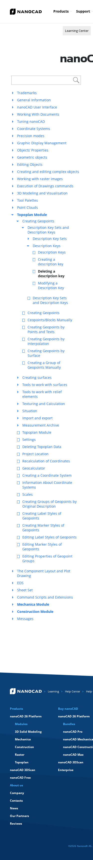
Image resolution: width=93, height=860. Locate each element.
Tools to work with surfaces (44, 384)
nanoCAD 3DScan (22, 770)
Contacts (16, 800)
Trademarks (27, 92)
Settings (29, 439)
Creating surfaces (37, 377)
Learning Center (77, 30)
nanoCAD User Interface (37, 107)
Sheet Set (25, 590)
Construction (24, 747)
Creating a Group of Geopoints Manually (44, 365)
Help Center (72, 691)
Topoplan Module (36, 432)
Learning (53, 691)
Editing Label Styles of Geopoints (49, 537)
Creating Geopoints (38, 221)
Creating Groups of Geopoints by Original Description (49, 504)
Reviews (16, 823)
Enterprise (65, 770)
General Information (34, 100)
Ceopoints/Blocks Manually (50, 320)
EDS (20, 582)
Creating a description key (50, 261)
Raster (19, 754)
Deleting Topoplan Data (41, 446)
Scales (27, 494)
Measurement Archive (40, 425)
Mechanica (23, 739)
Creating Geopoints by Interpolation (46, 341)
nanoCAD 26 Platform (26, 716)
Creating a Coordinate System (47, 475)
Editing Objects (29, 164)
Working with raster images (40, 178)
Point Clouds (27, 207)
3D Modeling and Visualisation (42, 193)
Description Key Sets (50, 238)
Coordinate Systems (33, 128)
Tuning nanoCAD (31, 121)
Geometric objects (32, 157)
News (14, 808)
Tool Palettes (27, 200)
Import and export (37, 418)
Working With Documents (38, 114)
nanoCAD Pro (72, 732)
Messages (25, 618)
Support (83, 11)
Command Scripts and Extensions (45, 597)
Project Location (35, 454)
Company (17, 793)
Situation (29, 410)
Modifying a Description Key (51, 285)
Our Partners (19, 816)
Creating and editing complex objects (48, 171)
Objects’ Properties (32, 150)
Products (61, 11)
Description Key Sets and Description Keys (48, 230)
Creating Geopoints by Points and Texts (46, 329)
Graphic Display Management (41, 143)
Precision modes (30, 135)
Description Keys (47, 245)
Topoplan (22, 762)
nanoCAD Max (73, 754)
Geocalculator (33, 468)
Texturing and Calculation (43, 403)
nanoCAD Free (20, 777)
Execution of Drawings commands (45, 186)
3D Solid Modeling (28, 732)
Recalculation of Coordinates (46, 461)
